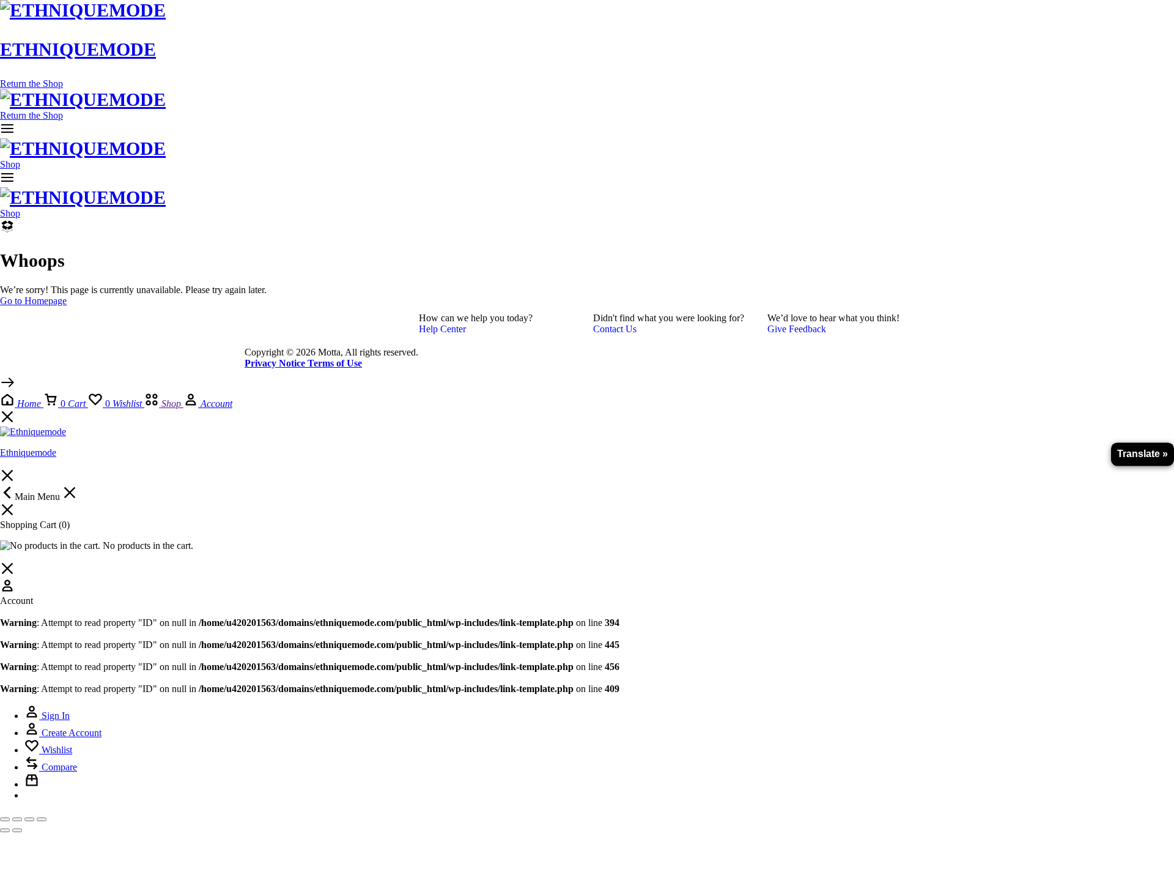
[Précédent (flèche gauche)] (5, 830)
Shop (10, 164)
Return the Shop (31, 83)
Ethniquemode (78, 49)
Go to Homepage (33, 301)
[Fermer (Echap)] (41, 819)
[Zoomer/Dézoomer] (5, 819)
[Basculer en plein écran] (17, 819)
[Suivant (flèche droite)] (17, 830)
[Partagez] (29, 819)
